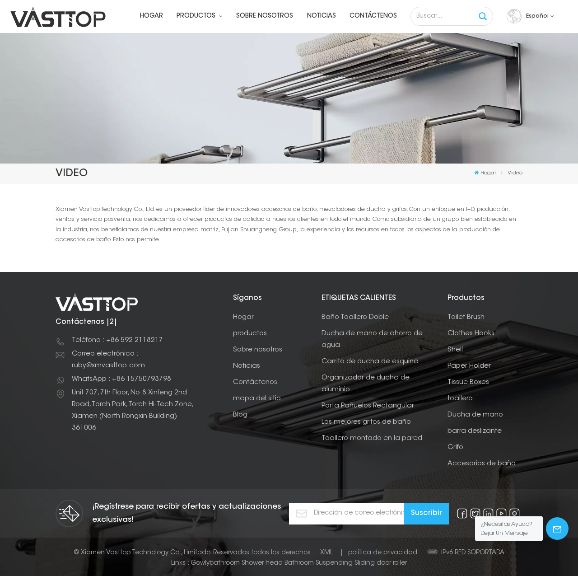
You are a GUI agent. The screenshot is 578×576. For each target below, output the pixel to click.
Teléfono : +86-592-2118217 (117, 340)
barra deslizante (474, 431)
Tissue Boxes (468, 382)
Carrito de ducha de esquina (370, 361)
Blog (240, 415)
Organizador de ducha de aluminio (366, 384)
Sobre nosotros (264, 16)
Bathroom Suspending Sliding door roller (345, 563)
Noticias (321, 16)
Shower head (262, 563)
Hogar (151, 16)
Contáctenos (373, 16)
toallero (460, 398)
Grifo (455, 447)
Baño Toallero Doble (355, 317)
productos (197, 16)
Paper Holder (469, 366)
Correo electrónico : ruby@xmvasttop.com (108, 360)
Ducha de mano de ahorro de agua (372, 339)
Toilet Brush (466, 317)
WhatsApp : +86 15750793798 (121, 379)
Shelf (455, 350)
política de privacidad (382, 553)
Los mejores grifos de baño (366, 422)
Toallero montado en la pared (372, 438)
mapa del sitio (257, 398)
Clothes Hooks (470, 333)
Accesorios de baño (481, 463)
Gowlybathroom (215, 563)
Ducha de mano (475, 415)
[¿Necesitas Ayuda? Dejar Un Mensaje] (557, 528)
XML (326, 553)
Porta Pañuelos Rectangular (368, 406)
